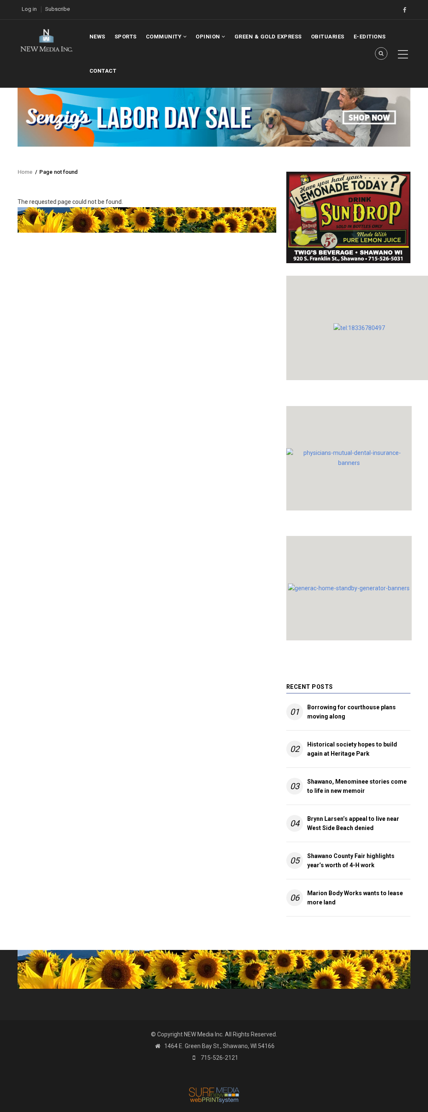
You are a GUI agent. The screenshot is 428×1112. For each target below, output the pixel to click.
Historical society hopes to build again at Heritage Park (352, 749)
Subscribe (57, 9)
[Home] (46, 39)
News (97, 36)
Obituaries (327, 36)
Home (25, 172)
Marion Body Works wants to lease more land (355, 898)
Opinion (209, 36)
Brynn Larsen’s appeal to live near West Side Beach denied (353, 823)
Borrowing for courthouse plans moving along (351, 712)
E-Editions (370, 36)
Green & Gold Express (268, 36)
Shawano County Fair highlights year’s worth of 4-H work (351, 860)
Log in (29, 9)
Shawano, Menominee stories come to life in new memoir (357, 786)
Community (164, 36)
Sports (126, 36)
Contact (103, 71)
